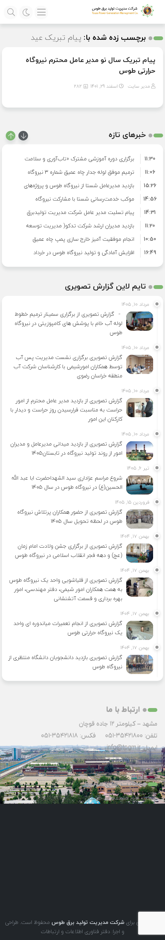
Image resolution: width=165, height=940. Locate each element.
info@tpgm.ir (123, 747)
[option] (82, 158)
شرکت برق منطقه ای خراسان (121, 797)
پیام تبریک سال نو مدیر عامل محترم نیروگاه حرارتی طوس (90, 65)
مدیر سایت (139, 86)
